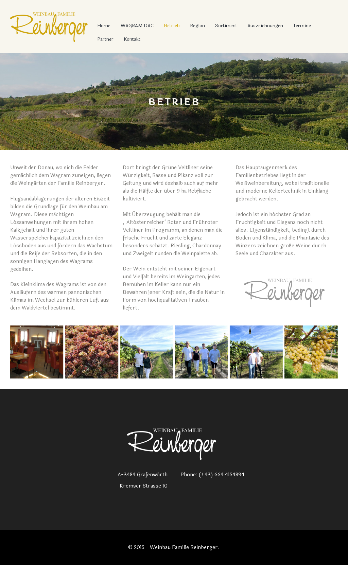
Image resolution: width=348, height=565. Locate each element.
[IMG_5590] (201, 351)
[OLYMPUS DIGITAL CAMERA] (36, 351)
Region (197, 25)
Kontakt (132, 39)
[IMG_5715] (146, 351)
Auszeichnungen (265, 25)
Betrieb (172, 25)
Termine (302, 25)
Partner (105, 39)
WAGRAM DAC (137, 25)
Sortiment (226, 25)
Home (103, 25)
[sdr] (91, 351)
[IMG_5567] (256, 351)
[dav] (310, 351)
